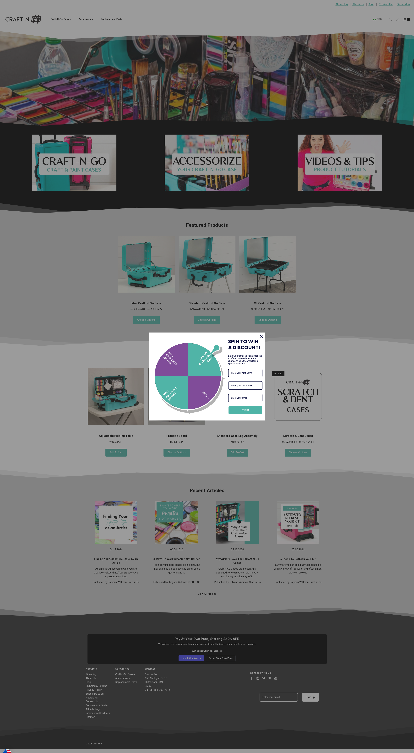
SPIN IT (245, 410)
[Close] (261, 336)
